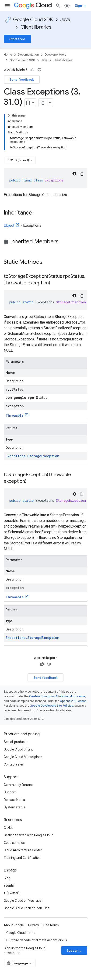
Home (8, 54)
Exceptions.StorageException (32, 456)
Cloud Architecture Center (23, 850)
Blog (7, 878)
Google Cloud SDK (33, 20)
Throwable (15, 415)
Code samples (14, 843)
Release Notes (14, 800)
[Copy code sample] (81, 173)
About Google (14, 925)
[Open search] (58, 5)
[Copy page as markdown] (42, 103)
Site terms (51, 925)
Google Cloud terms (20, 933)
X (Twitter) (12, 893)
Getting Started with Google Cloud (28, 835)
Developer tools (55, 54)
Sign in (80, 6)
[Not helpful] (39, 69)
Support (10, 792)
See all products (15, 742)
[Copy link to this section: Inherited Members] (63, 242)
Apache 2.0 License (73, 701)
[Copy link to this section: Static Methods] (48, 262)
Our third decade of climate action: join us (36, 940)
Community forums (18, 785)
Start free (17, 39)
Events (9, 885)
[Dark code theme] (74, 173)
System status (14, 807)
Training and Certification (22, 858)
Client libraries (36, 27)
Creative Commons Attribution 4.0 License (57, 696)
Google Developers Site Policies (51, 705)
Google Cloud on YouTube (23, 900)
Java (65, 20)
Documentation (28, 54)
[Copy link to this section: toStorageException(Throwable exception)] (31, 481)
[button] (45, 242)
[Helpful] (32, 69)
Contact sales (14, 764)
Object (9, 225)
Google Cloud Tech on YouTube (26, 908)
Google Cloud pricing (19, 749)
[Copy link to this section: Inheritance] (37, 213)
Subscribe (75, 950)
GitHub (9, 828)
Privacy (33, 925)
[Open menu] (7, 5)
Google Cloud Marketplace (23, 757)
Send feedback (22, 79)
